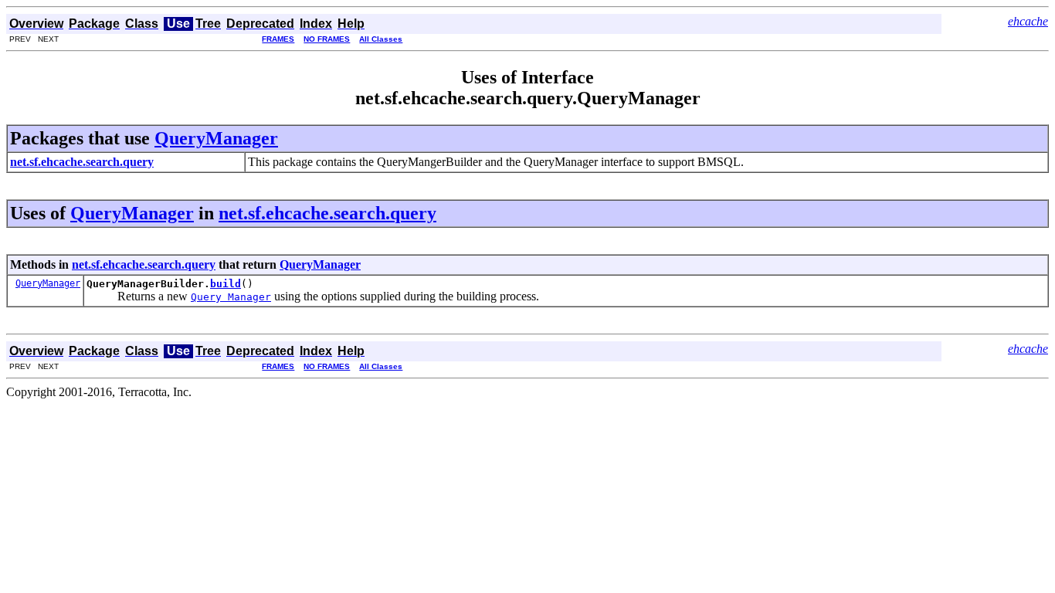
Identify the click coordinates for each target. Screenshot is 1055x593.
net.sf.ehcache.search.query (327, 213)
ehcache (1028, 21)
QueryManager (216, 138)
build (225, 284)
